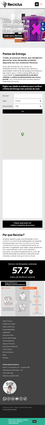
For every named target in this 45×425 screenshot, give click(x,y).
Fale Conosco (7, 321)
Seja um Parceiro (9, 343)
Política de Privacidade (10, 409)
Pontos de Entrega (9, 338)
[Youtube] (17, 398)
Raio (4, 101)
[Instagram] (8, 398)
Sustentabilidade (9, 329)
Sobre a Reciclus (9, 327)
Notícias (5, 358)
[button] (37, 4)
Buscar (6, 96)
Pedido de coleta (9, 324)
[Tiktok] (25, 398)
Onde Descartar (8, 341)
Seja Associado (8, 335)
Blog (4, 355)
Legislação (6, 332)
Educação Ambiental (10, 346)
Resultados (7, 106)
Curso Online (7, 349)
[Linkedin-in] (13, 398)
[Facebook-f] (21, 398)
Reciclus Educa (8, 352)
